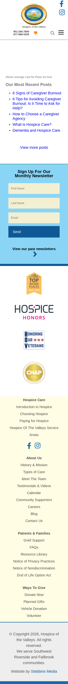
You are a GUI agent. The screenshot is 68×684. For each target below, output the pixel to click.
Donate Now (34, 595)
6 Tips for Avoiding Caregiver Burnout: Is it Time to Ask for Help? (37, 103)
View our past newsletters (34, 249)
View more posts (34, 147)
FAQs (34, 547)
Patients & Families (34, 533)
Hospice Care (34, 400)
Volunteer (34, 616)
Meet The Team (34, 479)
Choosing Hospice (34, 414)
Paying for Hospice (34, 421)
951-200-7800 (21, 31)
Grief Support (34, 540)
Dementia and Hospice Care (36, 130)
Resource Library (34, 554)
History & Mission (34, 465)
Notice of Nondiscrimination (34, 568)
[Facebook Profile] (62, 4)
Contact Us (34, 521)
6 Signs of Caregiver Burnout (37, 93)
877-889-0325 (21, 34)
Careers (34, 507)
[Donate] (36, 33)
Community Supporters (34, 500)
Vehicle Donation (34, 609)
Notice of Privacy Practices (34, 561)
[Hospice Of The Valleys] (34, 25)
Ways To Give (34, 588)
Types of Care (34, 472)
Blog (34, 514)
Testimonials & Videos (34, 486)
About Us (34, 458)
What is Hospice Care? (32, 124)
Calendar (34, 493)
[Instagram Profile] (62, 13)
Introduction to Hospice (34, 407)
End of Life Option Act (34, 575)
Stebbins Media (44, 671)
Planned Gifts (34, 602)
